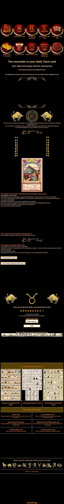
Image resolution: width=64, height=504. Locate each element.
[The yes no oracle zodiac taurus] (19, 53)
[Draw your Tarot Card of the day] (57, 35)
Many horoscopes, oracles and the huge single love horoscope (48, 424)
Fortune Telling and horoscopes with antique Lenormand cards (48, 416)
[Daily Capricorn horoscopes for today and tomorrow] (49, 467)
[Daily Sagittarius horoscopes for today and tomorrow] (44, 467)
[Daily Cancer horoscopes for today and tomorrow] (19, 467)
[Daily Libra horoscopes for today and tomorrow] (34, 467)
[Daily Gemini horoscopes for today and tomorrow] (14, 467)
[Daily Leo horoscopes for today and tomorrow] (24, 467)
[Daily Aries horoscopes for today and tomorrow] (4, 467)
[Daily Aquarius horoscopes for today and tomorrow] (54, 467)
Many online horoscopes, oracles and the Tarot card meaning (16, 416)
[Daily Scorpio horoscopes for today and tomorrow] (39, 467)
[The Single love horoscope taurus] (7, 53)
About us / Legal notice (32, 471)
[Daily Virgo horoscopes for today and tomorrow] (29, 467)
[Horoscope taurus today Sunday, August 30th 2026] (7, 35)
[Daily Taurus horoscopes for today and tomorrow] (9, 467)
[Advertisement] (32, 12)
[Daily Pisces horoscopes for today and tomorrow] (59, 467)
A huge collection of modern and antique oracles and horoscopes (16, 424)
